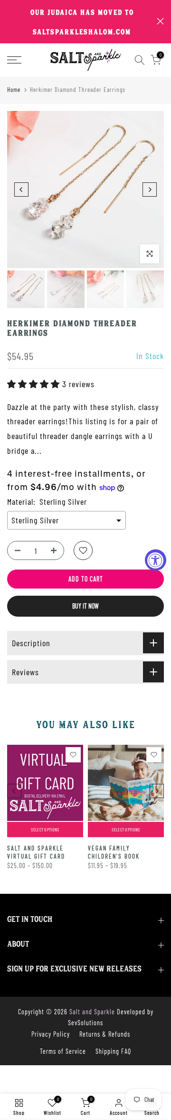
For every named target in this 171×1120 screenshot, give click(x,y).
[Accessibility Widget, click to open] (155, 560)
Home (13, 89)
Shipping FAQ (113, 1051)
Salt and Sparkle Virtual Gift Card (36, 852)
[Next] (149, 189)
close (160, 21)
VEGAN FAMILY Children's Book (114, 852)
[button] (34, 384)
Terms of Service (63, 1051)
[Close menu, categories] (134, 12)
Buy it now (85, 606)
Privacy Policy (50, 1034)
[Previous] (21, 189)
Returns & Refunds (104, 1034)
